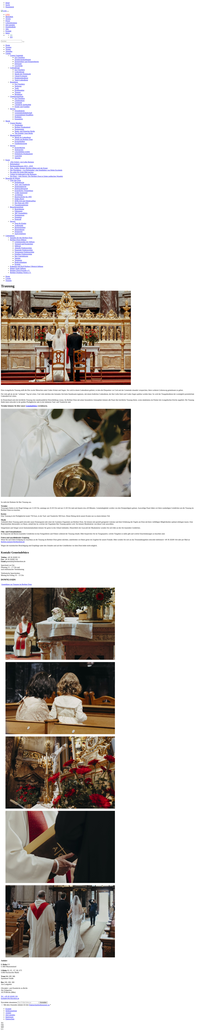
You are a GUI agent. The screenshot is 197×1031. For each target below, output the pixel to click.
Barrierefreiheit (20, 227)
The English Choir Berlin (24, 133)
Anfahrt (8, 1013)
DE (11, 35)
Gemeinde (18, 103)
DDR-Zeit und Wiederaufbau (25, 201)
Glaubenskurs (20, 100)
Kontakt (8, 31)
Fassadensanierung (21, 205)
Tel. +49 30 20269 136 (9, 996)
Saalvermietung (20, 234)
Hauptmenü (9, 7)
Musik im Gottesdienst (23, 137)
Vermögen (18, 260)
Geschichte (19, 66)
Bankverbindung (21, 262)
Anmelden (43, 1002)
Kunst (7, 160)
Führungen (18, 211)
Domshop (18, 217)
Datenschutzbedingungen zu (39, 1005)
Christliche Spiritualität (23, 105)
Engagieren (19, 119)
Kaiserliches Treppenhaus (24, 191)
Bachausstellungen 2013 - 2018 (21, 166)
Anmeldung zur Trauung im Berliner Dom (16, 584)
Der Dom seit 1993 (21, 203)
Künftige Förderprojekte (23, 254)
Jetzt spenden (10, 1015)
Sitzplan (17, 158)
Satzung (17, 258)
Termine (8, 47)
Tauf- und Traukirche (22, 184)
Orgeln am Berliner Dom (24, 139)
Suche (7, 5)
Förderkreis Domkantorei (24, 154)
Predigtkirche (19, 182)
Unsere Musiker (16, 123)
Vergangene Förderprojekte (24, 252)
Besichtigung (19, 209)
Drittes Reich (19, 199)
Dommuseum (19, 215)
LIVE (7, 15)
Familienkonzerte (21, 143)
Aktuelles (8, 51)
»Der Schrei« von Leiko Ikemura (22, 162)
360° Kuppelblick (21, 213)
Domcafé (18, 219)
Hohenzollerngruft (21, 189)
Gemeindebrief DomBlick (24, 115)
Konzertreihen (20, 141)
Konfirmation (19, 90)
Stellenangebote (11, 1011)
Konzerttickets (20, 148)
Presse (7, 21)
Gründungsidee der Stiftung (25, 242)
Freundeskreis (20, 111)
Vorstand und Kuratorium (24, 244)
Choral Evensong (21, 76)
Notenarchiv (19, 150)
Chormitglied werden (22, 152)
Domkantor (19, 125)
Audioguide (19, 225)
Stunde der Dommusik (23, 74)
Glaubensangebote (16, 96)
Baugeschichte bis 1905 (23, 197)
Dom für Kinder (20, 223)
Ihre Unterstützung (21, 256)
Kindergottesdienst (21, 78)
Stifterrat (18, 246)
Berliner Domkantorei (22, 127)
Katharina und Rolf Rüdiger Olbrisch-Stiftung (26, 266)
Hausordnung (19, 230)
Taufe (17, 88)
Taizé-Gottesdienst (21, 80)
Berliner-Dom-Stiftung (18, 240)
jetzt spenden (10, 25)
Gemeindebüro (31, 406)
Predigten (18, 117)
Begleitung (14, 82)
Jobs (7, 29)
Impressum (9, 1017)
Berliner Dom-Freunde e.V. (20, 270)
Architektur (19, 195)
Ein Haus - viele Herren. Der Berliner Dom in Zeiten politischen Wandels (36, 176)
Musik (7, 121)
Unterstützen (10, 236)
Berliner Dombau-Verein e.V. (20, 273)
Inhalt (7, 3)
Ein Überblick (20, 57)
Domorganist (19, 129)
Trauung (18, 92)
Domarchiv (19, 232)
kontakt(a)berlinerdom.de (10, 998)
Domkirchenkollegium (23, 60)
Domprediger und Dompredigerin (27, 62)
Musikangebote (15, 135)
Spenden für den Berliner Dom (21, 238)
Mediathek (9, 17)
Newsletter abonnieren (9, 1002)
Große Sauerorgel (21, 193)
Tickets (8, 19)
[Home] (4, 11)
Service (12, 109)
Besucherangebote (16, 207)
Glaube (8, 53)
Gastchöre (18, 156)
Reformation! (15, 164)
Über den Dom (15, 180)
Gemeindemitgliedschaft (23, 113)
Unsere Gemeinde (16, 55)
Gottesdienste (15, 68)
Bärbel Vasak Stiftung (18, 268)
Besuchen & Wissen (12, 178)
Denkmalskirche (20, 186)
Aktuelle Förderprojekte (23, 248)
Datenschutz (9, 1019)
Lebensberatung (11, 23)
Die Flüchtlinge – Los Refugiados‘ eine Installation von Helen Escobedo (36, 170)
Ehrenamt (18, 64)
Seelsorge (18, 86)
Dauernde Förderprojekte (24, 250)
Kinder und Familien (22, 107)
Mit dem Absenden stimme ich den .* (27, 1005)
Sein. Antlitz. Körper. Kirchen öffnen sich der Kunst (29, 168)
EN (11, 37)
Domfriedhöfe (10, 27)
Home (7, 45)
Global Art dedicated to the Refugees (23, 174)
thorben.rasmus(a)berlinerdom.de (13, 542)
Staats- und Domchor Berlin (25, 131)
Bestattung (18, 94)
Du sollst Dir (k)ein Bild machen (22, 172)
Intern (7, 33)
